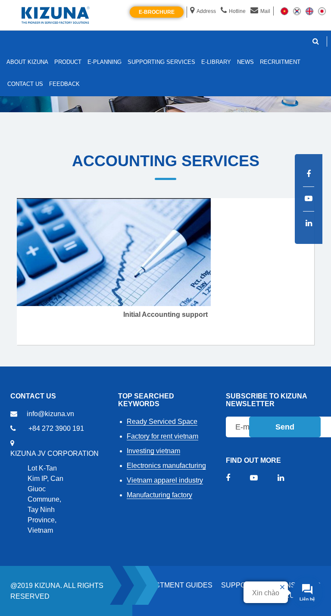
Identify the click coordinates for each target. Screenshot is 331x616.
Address (206, 11)
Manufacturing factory (159, 495)
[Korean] (297, 11)
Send (284, 427)
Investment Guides (175, 585)
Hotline (237, 11)
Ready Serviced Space (162, 421)
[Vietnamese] (284, 11)
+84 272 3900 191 (56, 428)
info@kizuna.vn (50, 413)
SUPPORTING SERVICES (161, 62)
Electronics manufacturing (166, 465)
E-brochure (157, 12)
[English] (309, 11)
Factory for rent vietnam (162, 436)
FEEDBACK (64, 84)
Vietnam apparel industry (165, 480)
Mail (265, 11)
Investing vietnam (153, 451)
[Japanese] (322, 11)
